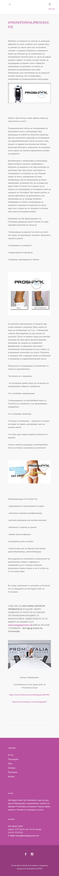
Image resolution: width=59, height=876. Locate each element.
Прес (10, 763)
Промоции (12, 772)
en (54, 9)
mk (50, 9)
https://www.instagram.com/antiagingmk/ (29, 701)
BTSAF (40, 868)
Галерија (11, 768)
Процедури (13, 759)
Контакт (11, 776)
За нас (10, 755)
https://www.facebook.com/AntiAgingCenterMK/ (29, 694)
